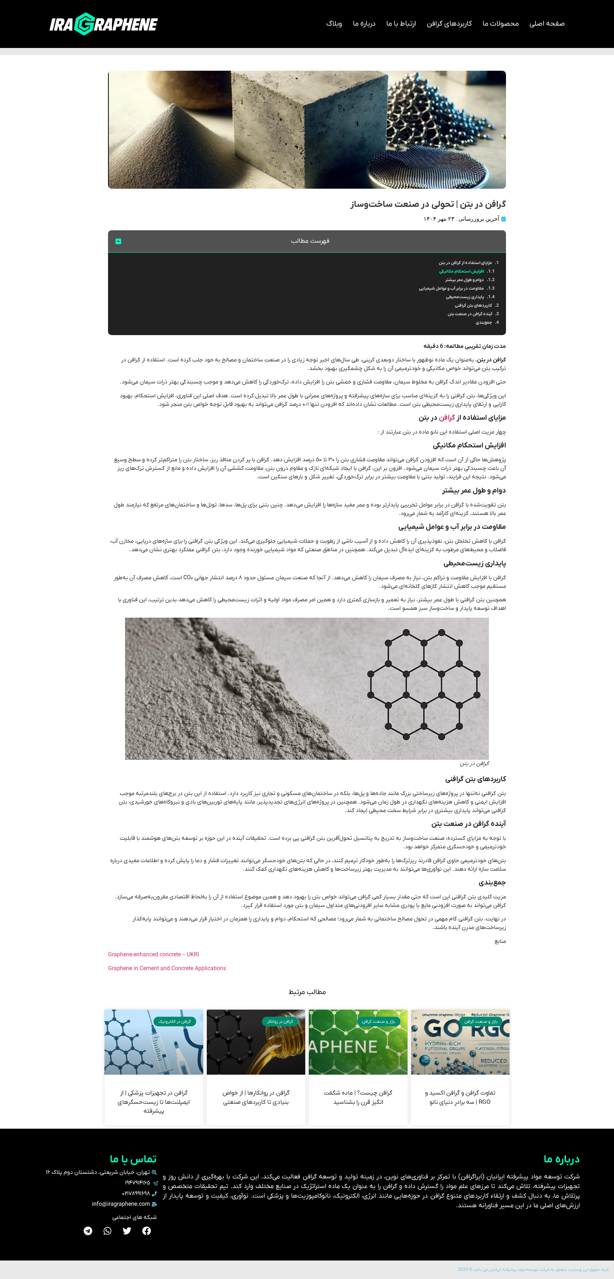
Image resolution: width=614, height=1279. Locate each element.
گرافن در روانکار (280, 1022)
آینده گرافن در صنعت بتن (470, 314)
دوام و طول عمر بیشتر (464, 280)
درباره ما (364, 23)
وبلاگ (334, 23)
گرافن (447, 418)
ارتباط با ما (401, 23)
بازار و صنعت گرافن (480, 1022)
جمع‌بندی (484, 323)
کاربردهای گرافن (449, 23)
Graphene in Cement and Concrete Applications (167, 968)
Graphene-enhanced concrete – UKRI (153, 954)
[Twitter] (127, 1231)
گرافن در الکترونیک (174, 1022)
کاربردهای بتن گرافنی (473, 305)
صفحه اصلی (547, 23)
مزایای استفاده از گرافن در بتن (465, 263)
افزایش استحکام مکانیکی (461, 271)
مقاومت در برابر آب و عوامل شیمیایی (451, 288)
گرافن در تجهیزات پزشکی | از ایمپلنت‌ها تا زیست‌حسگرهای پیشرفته (154, 1102)
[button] (118, 241)
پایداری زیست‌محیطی (465, 297)
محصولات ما (501, 23)
